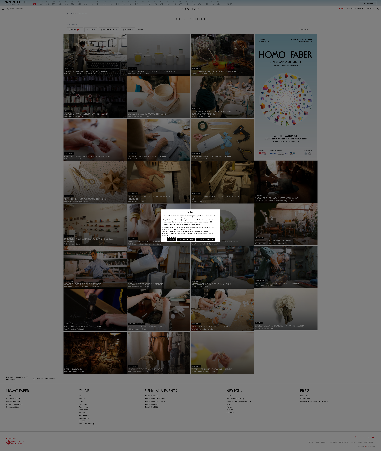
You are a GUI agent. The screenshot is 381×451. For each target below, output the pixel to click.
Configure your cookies (205, 239)
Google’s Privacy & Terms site (172, 220)
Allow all (171, 239)
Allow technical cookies (186, 239)
